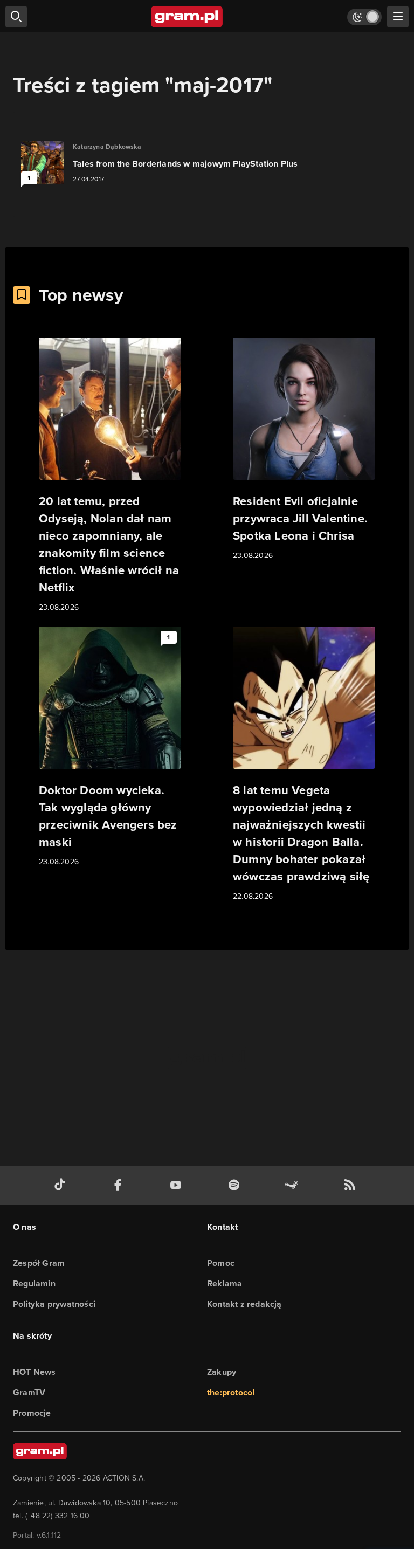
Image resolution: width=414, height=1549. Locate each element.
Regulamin (34, 1283)
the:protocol (230, 1392)
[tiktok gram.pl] (62, 1185)
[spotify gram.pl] (236, 1185)
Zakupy (221, 1372)
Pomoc (220, 1263)
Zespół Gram (39, 1263)
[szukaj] (16, 16)
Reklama (224, 1283)
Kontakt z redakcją (244, 1304)
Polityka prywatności (54, 1304)
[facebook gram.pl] (120, 1185)
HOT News (34, 1372)
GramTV (29, 1392)
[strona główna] (187, 16)
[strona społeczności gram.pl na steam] (293, 1185)
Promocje (32, 1413)
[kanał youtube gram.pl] (178, 1185)
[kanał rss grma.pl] (352, 1185)
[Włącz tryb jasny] (364, 17)
